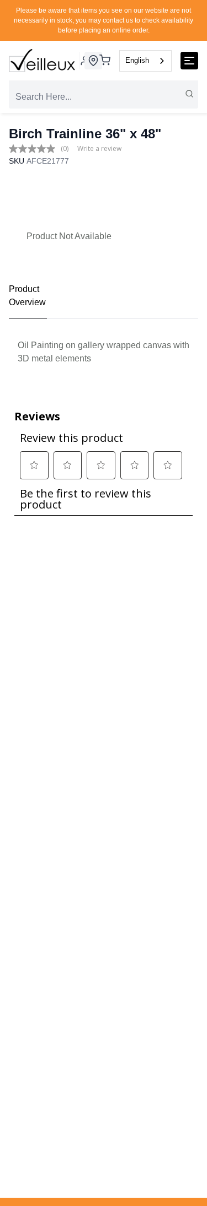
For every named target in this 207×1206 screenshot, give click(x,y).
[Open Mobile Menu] (189, 60)
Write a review (99, 148)
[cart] (104, 61)
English (137, 60)
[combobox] (145, 61)
